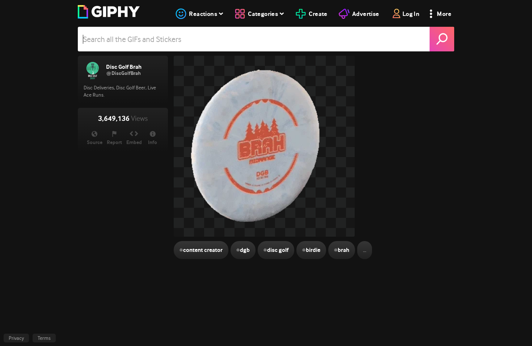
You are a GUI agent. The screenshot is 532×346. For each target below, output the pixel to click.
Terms (44, 338)
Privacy (16, 338)
